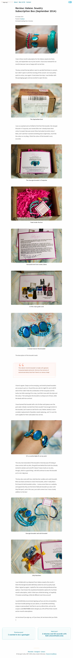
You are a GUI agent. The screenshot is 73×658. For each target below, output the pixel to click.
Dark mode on (70, 2)
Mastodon (30, 651)
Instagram (37, 651)
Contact (28, 2)
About (16, 2)
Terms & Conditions (51, 654)
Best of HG (22, 2)
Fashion (23, 19)
